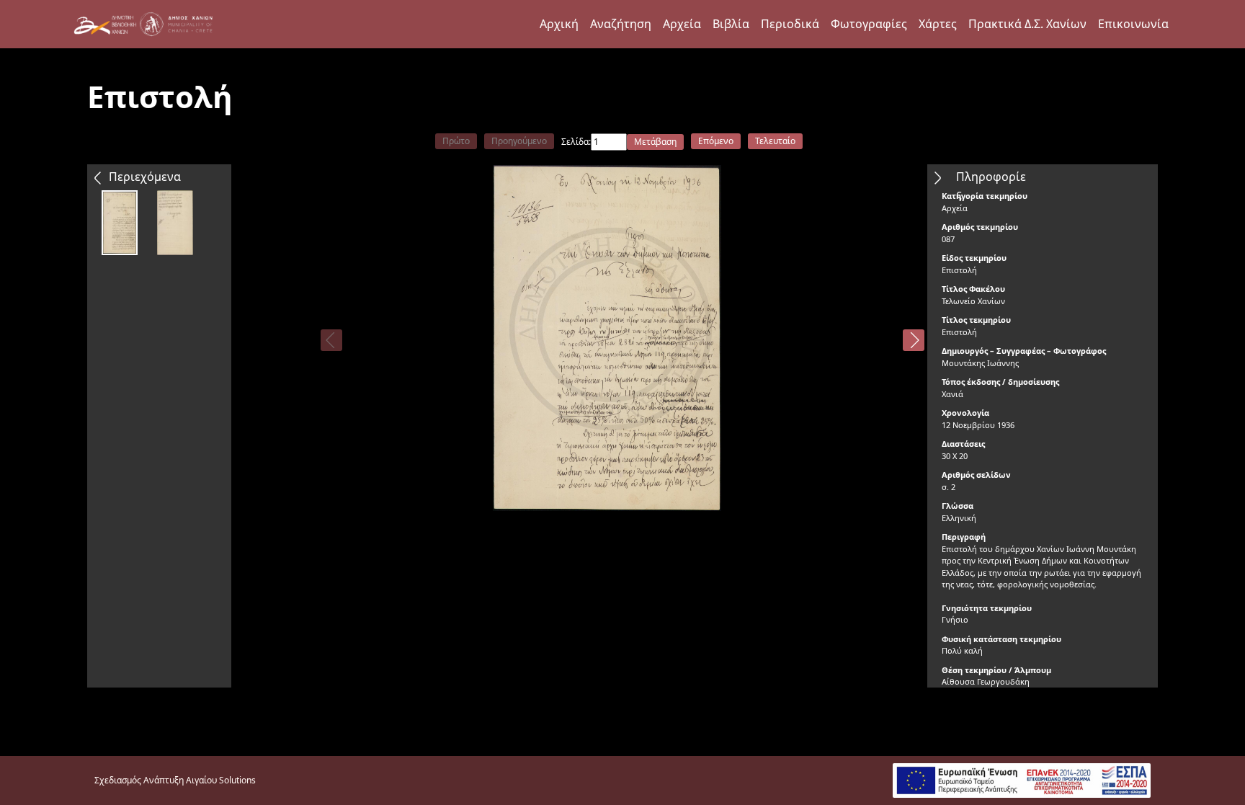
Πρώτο (456, 141)
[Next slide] (913, 340)
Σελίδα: (576, 141)
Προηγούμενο (519, 141)
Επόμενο (715, 141)
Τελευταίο (775, 141)
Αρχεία (682, 24)
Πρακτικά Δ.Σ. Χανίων (1027, 24)
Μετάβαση (655, 141)
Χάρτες (938, 24)
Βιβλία (731, 24)
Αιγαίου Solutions (221, 780)
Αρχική (559, 24)
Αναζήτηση (620, 24)
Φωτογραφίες (869, 24)
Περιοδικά (790, 24)
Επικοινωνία (1133, 24)
